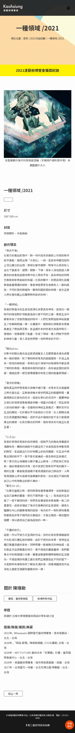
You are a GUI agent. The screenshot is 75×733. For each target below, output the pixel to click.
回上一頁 (13, 693)
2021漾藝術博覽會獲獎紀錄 (37, 70)
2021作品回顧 (37, 38)
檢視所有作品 (45, 598)
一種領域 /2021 (55, 38)
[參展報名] (69, 724)
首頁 (25, 38)
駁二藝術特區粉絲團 (38, 725)
